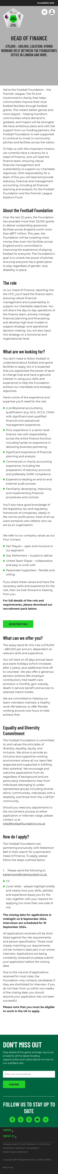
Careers (7, 1130)
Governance (8, 1148)
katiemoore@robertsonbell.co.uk (25, 874)
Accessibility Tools (45, 3)
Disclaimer (20, 1148)
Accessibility (32, 1148)
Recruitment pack (18, 624)
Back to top (8, 1167)
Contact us (8, 1136)
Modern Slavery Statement (15, 1152)
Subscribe (14, 1084)
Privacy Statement (27, 1144)
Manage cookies (10, 1144)
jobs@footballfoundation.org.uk (24, 823)
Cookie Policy (44, 1144)
